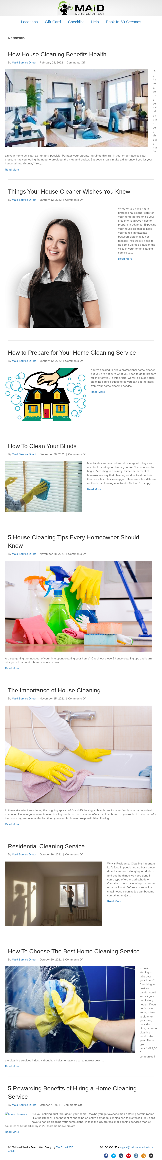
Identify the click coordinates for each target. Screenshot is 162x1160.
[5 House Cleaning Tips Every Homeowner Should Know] (78, 605)
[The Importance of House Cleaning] (78, 754)
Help (95, 22)
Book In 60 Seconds (123, 22)
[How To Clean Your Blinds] (43, 486)
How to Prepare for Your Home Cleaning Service (72, 352)
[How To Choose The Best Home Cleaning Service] (70, 1009)
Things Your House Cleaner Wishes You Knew (69, 191)
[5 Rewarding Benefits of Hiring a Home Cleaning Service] (16, 1113)
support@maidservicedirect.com (137, 1147)
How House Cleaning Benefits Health (57, 54)
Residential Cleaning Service (46, 846)
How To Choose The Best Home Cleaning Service (74, 951)
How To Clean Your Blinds (42, 446)
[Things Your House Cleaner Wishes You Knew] (59, 267)
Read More (12, 169)
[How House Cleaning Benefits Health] (76, 108)
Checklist (76, 22)
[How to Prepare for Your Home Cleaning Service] (45, 394)
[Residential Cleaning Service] (53, 893)
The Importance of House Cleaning (54, 690)
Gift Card (53, 22)
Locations (29, 22)
